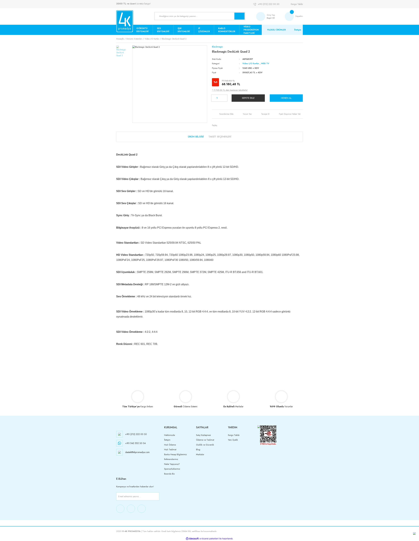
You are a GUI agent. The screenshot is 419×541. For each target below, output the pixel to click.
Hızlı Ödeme (170, 444)
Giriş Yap (271, 15)
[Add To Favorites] (223, 114)
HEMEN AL (286, 98)
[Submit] (156, 496)
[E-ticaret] (209, 538)
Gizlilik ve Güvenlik (205, 444)
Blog (198, 449)
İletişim (297, 29)
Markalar (200, 454)
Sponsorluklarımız (172, 468)
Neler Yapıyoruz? (172, 464)
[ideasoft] (192, 538)
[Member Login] (261, 16)
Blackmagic (217, 46)
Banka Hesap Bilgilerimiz (175, 454)
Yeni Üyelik (233, 439)
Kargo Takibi (297, 4)
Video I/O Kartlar (250, 63)
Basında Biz (169, 473)
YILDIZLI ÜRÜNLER (276, 29)
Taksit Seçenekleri (220, 136)
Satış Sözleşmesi (203, 435)
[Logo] (124, 21)
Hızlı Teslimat (170, 449)
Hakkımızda (169, 435)
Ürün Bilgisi (196, 136)
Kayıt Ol (271, 18)
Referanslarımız (171, 459)
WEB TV (265, 63)
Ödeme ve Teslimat (205, 439)
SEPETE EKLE (248, 98)
